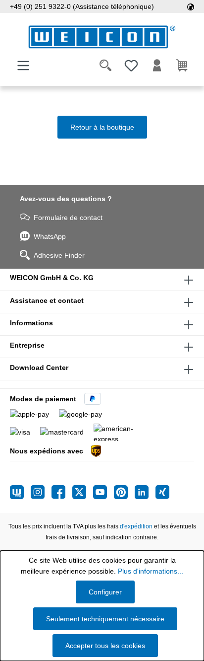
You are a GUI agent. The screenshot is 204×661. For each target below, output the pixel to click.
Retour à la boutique (102, 127)
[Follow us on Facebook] (61, 492)
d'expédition (136, 526)
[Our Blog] (20, 492)
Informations (31, 323)
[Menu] (23, 65)
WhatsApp (50, 236)
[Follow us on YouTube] (103, 492)
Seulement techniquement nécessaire (105, 619)
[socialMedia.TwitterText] (82, 492)
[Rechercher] (105, 65)
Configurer (105, 592)
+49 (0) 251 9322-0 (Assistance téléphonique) (82, 6)
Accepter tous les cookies (105, 646)
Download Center (39, 367)
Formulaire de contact (68, 217)
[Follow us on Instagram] (41, 492)
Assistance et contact (47, 300)
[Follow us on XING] (162, 492)
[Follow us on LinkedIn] (145, 492)
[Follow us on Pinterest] (124, 492)
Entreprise (27, 345)
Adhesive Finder (59, 255)
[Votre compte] (157, 65)
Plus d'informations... (150, 571)
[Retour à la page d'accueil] (102, 37)
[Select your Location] (190, 6)
